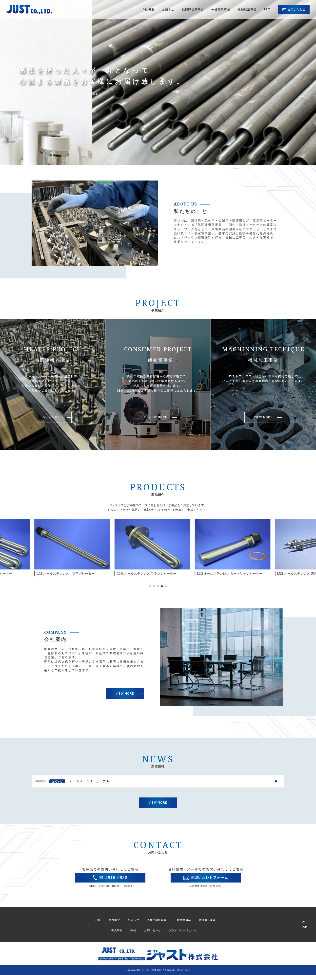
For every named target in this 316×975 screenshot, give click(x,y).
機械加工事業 (247, 9)
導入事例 (116, 930)
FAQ (267, 9)
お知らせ (168, 9)
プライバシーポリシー (183, 930)
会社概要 (148, 9)
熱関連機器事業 (193, 9)
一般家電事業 (220, 9)
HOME (97, 920)
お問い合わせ (152, 930)
